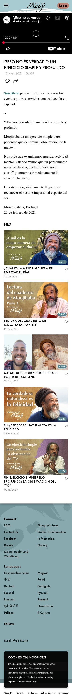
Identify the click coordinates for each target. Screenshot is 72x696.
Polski (41, 579)
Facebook (5, 630)
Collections (33, 692)
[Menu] (6, 5)
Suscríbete (11, 93)
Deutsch (9, 586)
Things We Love (48, 525)
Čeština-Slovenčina (16, 573)
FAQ (7, 525)
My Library (63, 692)
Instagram (21, 630)
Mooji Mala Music (16, 640)
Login (63, 5)
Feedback (10, 538)
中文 (7, 579)
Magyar (43, 573)
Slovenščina (45, 606)
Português (44, 586)
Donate (8, 545)
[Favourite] (66, 270)
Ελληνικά (44, 612)
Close (62, 657)
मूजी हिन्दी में (11, 606)
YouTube (12, 630)
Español (9, 593)
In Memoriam (46, 538)
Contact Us (11, 532)
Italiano (9, 612)
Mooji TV (8, 692)
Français (9, 599)
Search (20, 692)
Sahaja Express (48, 692)
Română (43, 599)
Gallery (42, 545)
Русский (43, 593)
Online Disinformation (52, 532)
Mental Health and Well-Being (16, 554)
